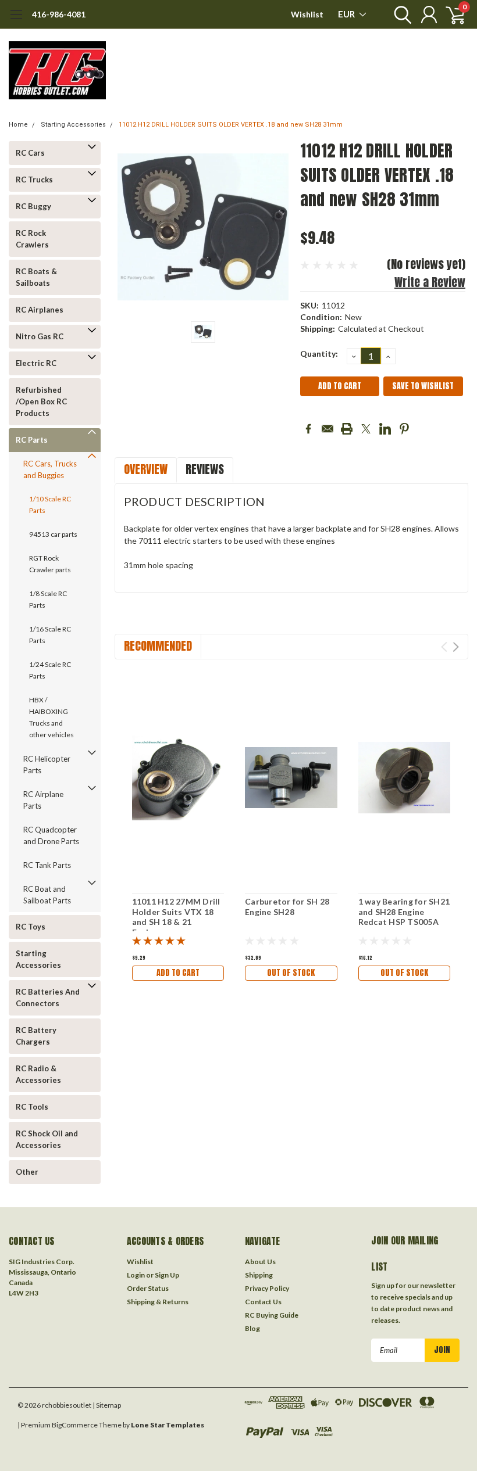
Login (136, 1275)
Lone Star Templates (167, 1424)
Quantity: (319, 353)
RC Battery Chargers (36, 1035)
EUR (347, 14)
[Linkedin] (385, 429)
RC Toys (30, 926)
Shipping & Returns (157, 1301)
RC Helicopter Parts (46, 764)
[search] (400, 14)
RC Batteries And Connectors (48, 997)
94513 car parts (53, 534)
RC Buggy (33, 206)
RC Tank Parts (47, 865)
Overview (146, 469)
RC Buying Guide (271, 1315)
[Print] (347, 429)
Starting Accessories (73, 124)
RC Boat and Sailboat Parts (47, 894)
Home (18, 124)
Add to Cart (178, 973)
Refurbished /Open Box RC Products (41, 401)
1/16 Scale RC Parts (50, 635)
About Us (260, 1261)
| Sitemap (106, 1405)
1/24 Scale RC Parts (50, 670)
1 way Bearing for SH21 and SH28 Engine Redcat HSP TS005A (404, 911)
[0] (451, 14)
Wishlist (307, 14)
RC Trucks (34, 179)
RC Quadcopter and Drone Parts (51, 835)
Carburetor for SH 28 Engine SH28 (287, 906)
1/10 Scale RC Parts (50, 504)
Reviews (205, 469)
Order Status (148, 1288)
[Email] (327, 429)
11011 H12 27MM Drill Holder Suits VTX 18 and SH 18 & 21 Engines (176, 916)
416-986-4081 (59, 14)
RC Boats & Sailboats (36, 277)
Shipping (259, 1275)
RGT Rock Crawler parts (50, 564)
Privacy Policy (267, 1288)
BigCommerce (75, 1424)
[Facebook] (308, 429)
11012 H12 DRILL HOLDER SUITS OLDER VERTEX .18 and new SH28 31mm (231, 124)
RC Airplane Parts (43, 800)
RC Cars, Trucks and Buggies (50, 469)
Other (27, 1171)
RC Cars (30, 152)
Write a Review (429, 282)
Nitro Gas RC (39, 336)
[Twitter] (366, 429)
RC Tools (32, 1106)
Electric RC (36, 363)
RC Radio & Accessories (38, 1074)
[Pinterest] (404, 429)
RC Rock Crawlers (32, 238)
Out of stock (291, 973)
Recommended (158, 646)
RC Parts (32, 439)
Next (456, 647)
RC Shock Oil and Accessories (47, 1139)
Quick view (178, 776)
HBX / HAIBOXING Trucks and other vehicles (51, 717)
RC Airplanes (39, 309)
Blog (252, 1328)
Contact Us (263, 1301)
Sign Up (167, 1275)
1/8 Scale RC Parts (48, 599)
